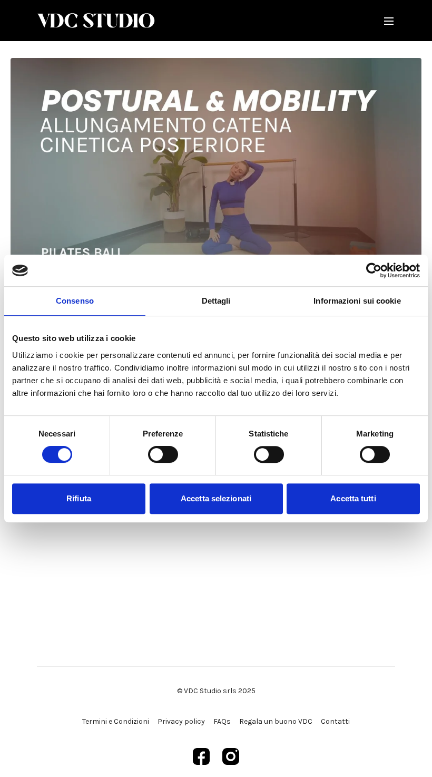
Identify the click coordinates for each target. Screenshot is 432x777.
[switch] (163, 454)
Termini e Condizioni (115, 721)
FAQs (222, 721)
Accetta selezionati (216, 498)
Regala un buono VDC (275, 721)
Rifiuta (78, 498)
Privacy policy (181, 721)
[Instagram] (230, 756)
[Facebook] (201, 756)
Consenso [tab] (75, 300)
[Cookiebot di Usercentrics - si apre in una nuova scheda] (374, 270)
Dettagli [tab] (216, 300)
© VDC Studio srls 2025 (216, 691)
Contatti (335, 721)
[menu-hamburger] (388, 20)
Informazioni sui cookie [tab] (356, 300)
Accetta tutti (353, 498)
